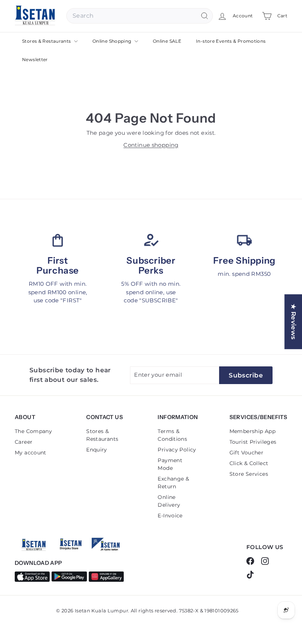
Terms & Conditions (172, 435)
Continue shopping (150, 144)
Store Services (248, 474)
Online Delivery (169, 501)
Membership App (252, 431)
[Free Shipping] (244, 240)
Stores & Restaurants (47, 41)
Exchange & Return (173, 482)
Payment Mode (170, 464)
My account (30, 452)
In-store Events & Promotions (231, 41)
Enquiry (96, 449)
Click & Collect (248, 463)
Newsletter (35, 59)
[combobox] (139, 16)
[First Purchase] (57, 240)
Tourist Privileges (253, 442)
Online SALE (167, 41)
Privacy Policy (177, 449)
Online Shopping (112, 41)
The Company (33, 431)
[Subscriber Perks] (151, 240)
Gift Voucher (246, 452)
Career (23, 442)
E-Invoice (170, 515)
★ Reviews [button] (293, 322)
